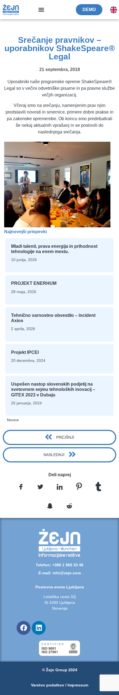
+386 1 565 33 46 (67, 565)
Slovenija (60, 608)
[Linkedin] (39, 628)
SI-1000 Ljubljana (59, 602)
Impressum (78, 685)
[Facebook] (23, 628)
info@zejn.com (67, 573)
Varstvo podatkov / (49, 685)
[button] (41, 9)
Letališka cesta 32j (59, 596)
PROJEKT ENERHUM (33, 283)
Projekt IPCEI (25, 352)
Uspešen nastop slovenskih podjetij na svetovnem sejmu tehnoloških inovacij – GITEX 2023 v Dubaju (53, 389)
